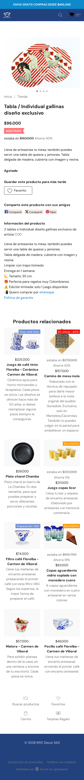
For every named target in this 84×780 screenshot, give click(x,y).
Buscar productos (25, 704)
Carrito (26, 719)
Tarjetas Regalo (58, 719)
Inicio (8, 96)
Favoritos (58, 704)
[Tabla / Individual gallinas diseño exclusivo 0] (42, 62)
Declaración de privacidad (25, 762)
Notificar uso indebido (61, 762)
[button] (7, 15)
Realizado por (42, 769)
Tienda (22, 96)
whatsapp (46, 292)
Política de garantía (18, 298)
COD (18, 234)
